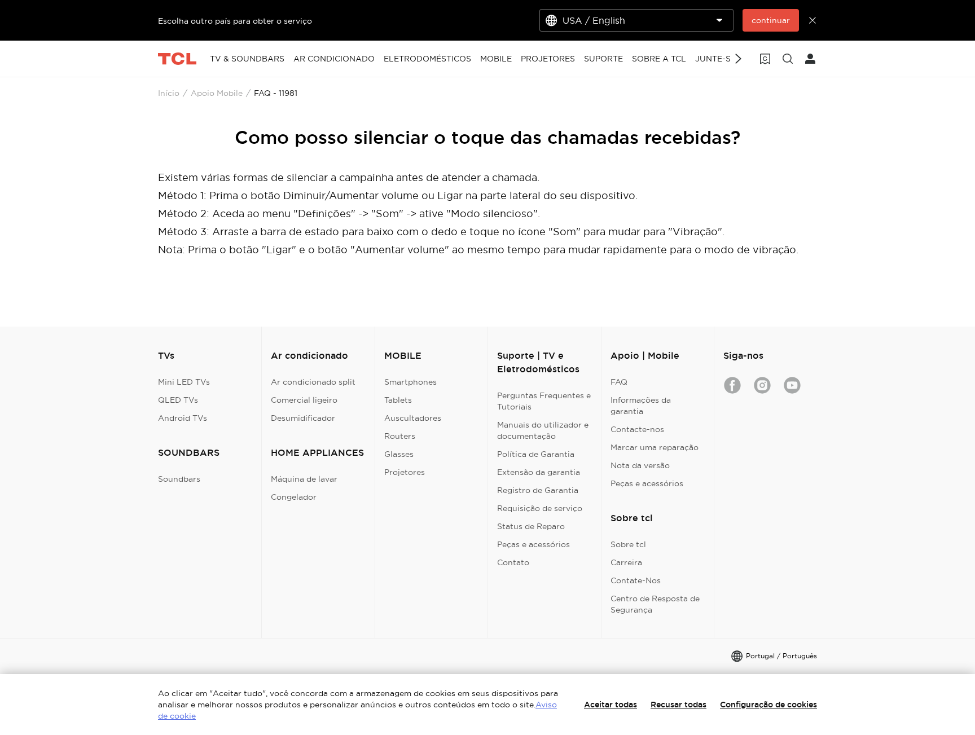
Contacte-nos (637, 429)
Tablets (398, 400)
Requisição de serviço (539, 508)
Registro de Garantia (537, 490)
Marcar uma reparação (655, 447)
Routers (399, 436)
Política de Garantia (535, 454)
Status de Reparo (531, 526)
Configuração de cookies (768, 704)
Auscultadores (412, 418)
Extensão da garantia (538, 472)
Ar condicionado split (313, 382)
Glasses (399, 454)
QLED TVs (178, 400)
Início (168, 93)
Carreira (626, 562)
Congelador (294, 497)
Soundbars (179, 479)
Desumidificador (303, 418)
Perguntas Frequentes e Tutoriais (544, 401)
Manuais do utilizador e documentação (542, 430)
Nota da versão (640, 465)
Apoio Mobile (217, 93)
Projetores (404, 472)
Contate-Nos (636, 580)
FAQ (619, 382)
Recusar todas (678, 704)
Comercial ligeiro (304, 400)
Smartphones (410, 382)
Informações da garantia (641, 405)
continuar (771, 20)
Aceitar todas (610, 704)
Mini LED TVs (184, 382)
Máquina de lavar (304, 479)
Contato (513, 562)
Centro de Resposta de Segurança (655, 604)
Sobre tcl (628, 544)
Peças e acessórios (533, 544)
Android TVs (182, 418)
